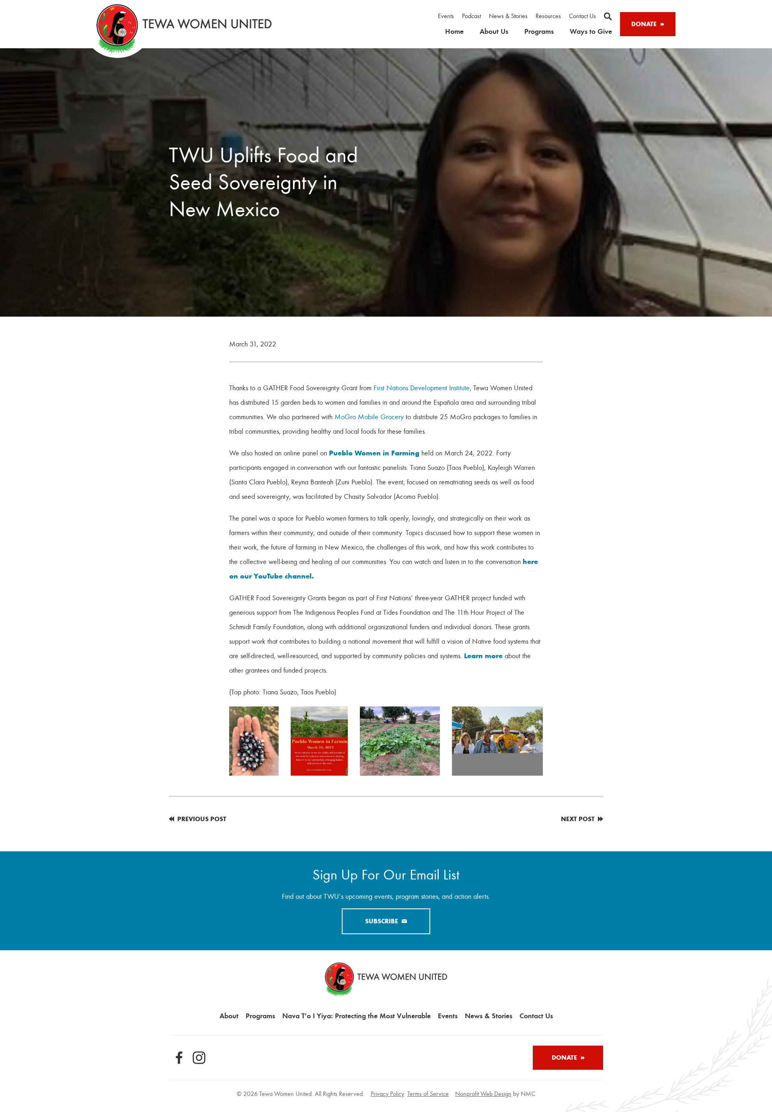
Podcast (471, 16)
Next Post (578, 819)
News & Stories (508, 16)
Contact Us (582, 16)
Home (454, 31)
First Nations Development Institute (422, 388)
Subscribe (381, 921)
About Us (494, 31)
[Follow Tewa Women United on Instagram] (199, 1058)
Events (446, 16)
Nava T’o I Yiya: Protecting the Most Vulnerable (356, 1015)
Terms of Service (428, 1094)
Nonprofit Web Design (483, 1094)
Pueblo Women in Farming (374, 453)
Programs (539, 31)
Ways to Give (591, 31)
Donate (644, 24)
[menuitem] (446, 16)
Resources (548, 16)
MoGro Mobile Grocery (369, 417)
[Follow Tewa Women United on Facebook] (179, 1058)
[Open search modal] (608, 16)
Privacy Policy (387, 1094)
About (229, 1015)
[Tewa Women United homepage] (184, 29)
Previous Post (201, 819)
